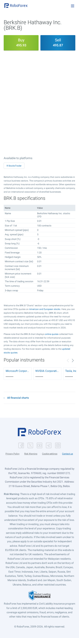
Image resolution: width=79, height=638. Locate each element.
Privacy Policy (12, 453)
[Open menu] (72, 6)
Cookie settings (49, 453)
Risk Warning (30, 453)
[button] (16, 5)
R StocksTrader (14, 165)
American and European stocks (44, 309)
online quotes (51, 334)
